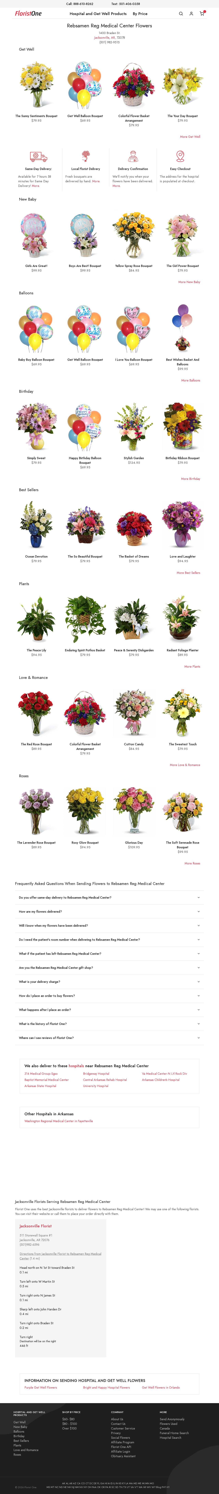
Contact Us (118, 1424)
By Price (140, 13)
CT (87, 1483)
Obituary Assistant (123, 1456)
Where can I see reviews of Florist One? (46, 1038)
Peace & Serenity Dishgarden (134, 650)
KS (120, 1483)
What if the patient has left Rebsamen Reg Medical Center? (60, 954)
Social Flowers (120, 1437)
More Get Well (190, 137)
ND (61, 1487)
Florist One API (121, 1447)
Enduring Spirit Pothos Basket (85, 650)
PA (106, 1487)
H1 (168, 1487)
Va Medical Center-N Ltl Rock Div (164, 1073)
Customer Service (123, 1428)
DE (95, 1483)
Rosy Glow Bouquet (85, 842)
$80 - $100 (69, 1424)
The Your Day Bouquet (183, 116)
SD (116, 1487)
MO (152, 1483)
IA (109, 1483)
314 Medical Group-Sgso (41, 1073)
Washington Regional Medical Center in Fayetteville (58, 1121)
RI (110, 1487)
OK (99, 1487)
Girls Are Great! (36, 266)
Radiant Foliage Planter (182, 650)
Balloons (19, 1431)
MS (48, 1487)
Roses (17, 1454)
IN (117, 1483)
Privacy (116, 1433)
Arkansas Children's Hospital (160, 1080)
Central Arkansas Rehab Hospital (105, 1080)
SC (113, 1487)
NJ (73, 1487)
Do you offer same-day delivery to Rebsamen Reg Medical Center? (65, 897)
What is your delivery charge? (39, 982)
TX (124, 1487)
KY (123, 1483)
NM (77, 1487)
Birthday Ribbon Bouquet (183, 458)
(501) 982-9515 (109, 42)
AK (63, 1483)
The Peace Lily (36, 650)
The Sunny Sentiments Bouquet (36, 116)
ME (139, 1483)
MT (52, 1487)
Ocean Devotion (36, 556)
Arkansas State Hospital (40, 1086)
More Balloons (190, 380)
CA (78, 1483)
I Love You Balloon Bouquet (133, 359)
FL (98, 1483)
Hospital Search (170, 1437)
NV (81, 1487)
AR (113, 37)
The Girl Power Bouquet (182, 266)
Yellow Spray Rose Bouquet (133, 266)
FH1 (164, 1487)
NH (69, 1487)
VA (132, 1487)
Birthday (19, 1436)
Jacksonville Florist (36, 1226)
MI (143, 1483)
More (35, 186)
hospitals (76, 1066)
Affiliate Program (122, 1442)
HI (106, 1483)
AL (67, 1483)
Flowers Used (168, 1424)
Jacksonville (101, 37)
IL (114, 1483)
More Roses (192, 863)
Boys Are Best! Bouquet (85, 266)
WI (144, 1487)
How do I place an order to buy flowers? (47, 996)
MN (147, 1483)
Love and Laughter (183, 556)
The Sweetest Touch (183, 744)
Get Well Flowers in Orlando (161, 1387)
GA (102, 1483)
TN (121, 1487)
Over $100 (69, 1428)
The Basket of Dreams (134, 556)
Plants (17, 1445)
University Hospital (95, 1086)
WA (141, 1487)
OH (89, 1487)
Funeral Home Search (174, 1433)
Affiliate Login (120, 1451)
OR (103, 1487)
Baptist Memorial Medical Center (46, 1080)
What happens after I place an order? (45, 1010)
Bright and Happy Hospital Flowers (106, 1387)
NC (57, 1487)
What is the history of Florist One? (43, 1024)
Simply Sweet (36, 458)
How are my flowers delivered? (40, 911)
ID (112, 1483)
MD (135, 1483)
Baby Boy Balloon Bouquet (36, 359)
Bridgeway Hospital (96, 1073)
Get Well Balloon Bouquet (85, 116)
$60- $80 (68, 1419)
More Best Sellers (188, 573)
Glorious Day (134, 842)
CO (83, 1483)
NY (85, 1487)
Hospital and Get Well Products (98, 13)
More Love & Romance (185, 765)
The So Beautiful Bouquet (85, 556)
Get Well (19, 1422)
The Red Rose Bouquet (36, 744)
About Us (117, 1419)
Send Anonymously (172, 1419)
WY (154, 1487)
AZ (74, 1483)
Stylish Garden (134, 458)
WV (149, 1487)
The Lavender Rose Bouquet (36, 842)
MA (131, 1483)
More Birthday (190, 479)
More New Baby (189, 282)
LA (127, 1483)
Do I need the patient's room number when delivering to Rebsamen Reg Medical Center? (79, 939)
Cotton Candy (134, 744)
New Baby (20, 1427)
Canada (165, 1428)
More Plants (192, 666)
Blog (158, 1487)
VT (136, 1487)
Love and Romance (26, 1450)
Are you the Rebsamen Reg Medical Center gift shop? (56, 968)
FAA (94, 1487)
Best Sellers (21, 1441)
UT (128, 1487)
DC (91, 1483)
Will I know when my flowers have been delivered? (53, 925)
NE (65, 1487)
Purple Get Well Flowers (40, 1387)
